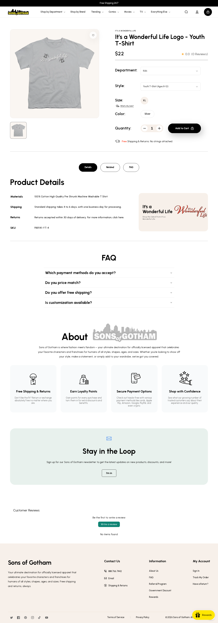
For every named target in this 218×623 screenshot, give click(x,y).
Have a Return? (200, 584)
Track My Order (201, 577)
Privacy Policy (142, 617)
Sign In (196, 571)
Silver (147, 114)
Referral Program (157, 584)
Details (88, 167)
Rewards (153, 597)
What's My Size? (127, 106)
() (196, 54)
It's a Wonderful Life (125, 31)
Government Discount (160, 590)
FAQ (131, 167)
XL (144, 100)
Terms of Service (115, 617)
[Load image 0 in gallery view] (18, 130)
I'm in (109, 473)
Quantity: (123, 128)
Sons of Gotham (181, 617)
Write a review (109, 524)
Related (110, 167)
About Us (153, 571)
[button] (53, 12)
